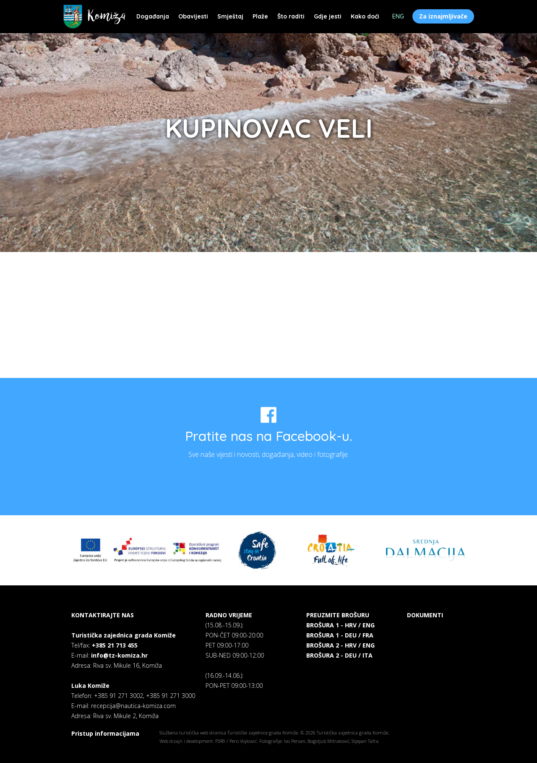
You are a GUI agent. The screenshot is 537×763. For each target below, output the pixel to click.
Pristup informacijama (105, 733)
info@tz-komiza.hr (119, 655)
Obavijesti (193, 16)
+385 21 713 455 (115, 645)
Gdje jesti (327, 16)
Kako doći (365, 16)
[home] (94, 16)
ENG (398, 16)
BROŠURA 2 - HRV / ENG (340, 645)
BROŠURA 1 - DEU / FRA (339, 635)
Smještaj (230, 16)
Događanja (152, 16)
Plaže (260, 16)
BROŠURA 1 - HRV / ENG (340, 625)
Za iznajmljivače (443, 16)
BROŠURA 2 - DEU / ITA (339, 655)
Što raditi (291, 16)
